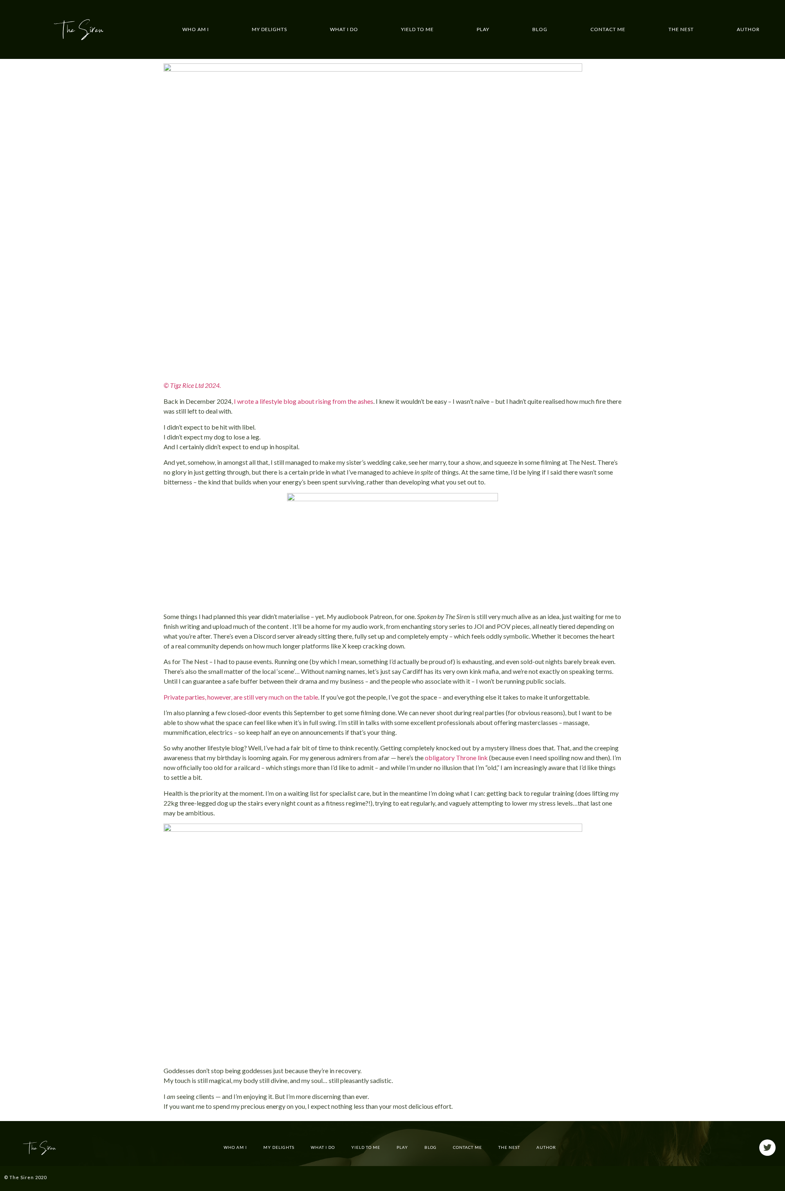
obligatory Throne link (456, 757)
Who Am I (195, 29)
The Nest (681, 29)
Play (483, 29)
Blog (539, 29)
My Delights (269, 29)
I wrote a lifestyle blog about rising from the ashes (303, 401)
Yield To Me (417, 29)
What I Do (344, 29)
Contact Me (608, 29)
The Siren (78, 29)
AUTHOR (748, 29)
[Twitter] (767, 1147)
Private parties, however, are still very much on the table (241, 697)
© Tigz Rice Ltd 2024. (192, 385)
